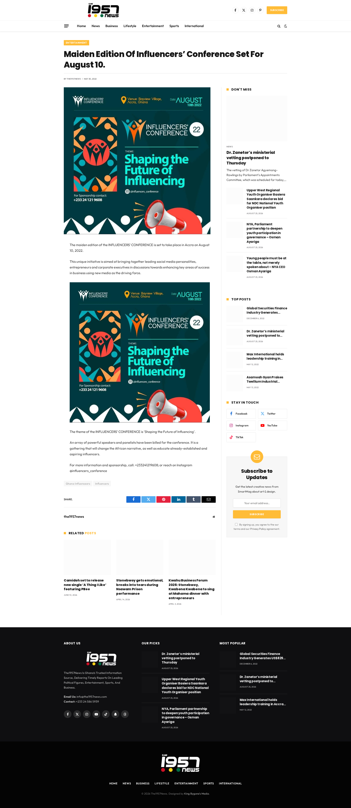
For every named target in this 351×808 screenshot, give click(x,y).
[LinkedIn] (50, 276)
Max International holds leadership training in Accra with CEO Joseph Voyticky (265, 356)
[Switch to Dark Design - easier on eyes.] (285, 26)
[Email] (50, 297)
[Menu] (66, 26)
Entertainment (153, 26)
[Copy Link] (50, 307)
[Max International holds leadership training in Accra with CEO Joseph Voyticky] (234, 360)
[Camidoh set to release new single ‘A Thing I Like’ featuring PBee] (87, 557)
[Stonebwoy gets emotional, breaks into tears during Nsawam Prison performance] (139, 557)
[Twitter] (50, 266)
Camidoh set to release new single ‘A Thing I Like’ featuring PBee (85, 584)
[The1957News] (100, 10)
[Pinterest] (50, 286)
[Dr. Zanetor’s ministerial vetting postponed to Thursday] (256, 118)
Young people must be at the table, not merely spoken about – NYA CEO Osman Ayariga (266, 264)
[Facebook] (50, 255)
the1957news (74, 79)
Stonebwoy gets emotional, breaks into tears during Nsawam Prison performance (139, 587)
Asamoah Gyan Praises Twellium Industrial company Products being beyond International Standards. (267, 379)
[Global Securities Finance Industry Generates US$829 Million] (234, 314)
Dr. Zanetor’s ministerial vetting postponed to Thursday (250, 158)
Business (111, 26)
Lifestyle (130, 26)
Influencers (102, 483)
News (96, 26)
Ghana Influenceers (78, 483)
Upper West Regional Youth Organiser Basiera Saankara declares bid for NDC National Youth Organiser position (266, 199)
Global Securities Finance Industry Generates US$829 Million (267, 310)
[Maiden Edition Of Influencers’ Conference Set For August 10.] (137, 233)
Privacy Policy (258, 528)
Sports (174, 26)
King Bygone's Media (196, 793)
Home (81, 26)
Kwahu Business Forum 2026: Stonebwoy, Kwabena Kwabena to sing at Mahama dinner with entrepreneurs (191, 589)
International (194, 26)
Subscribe (277, 10)
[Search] (279, 26)
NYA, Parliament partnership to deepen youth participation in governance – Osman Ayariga (264, 233)
